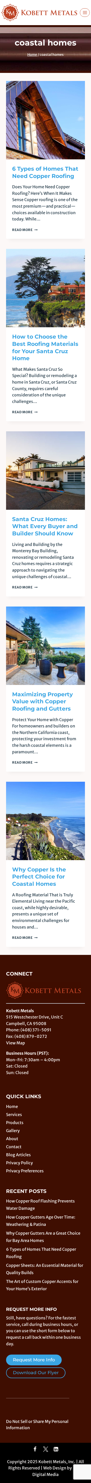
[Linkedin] (56, 1449)
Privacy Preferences (25, 1170)
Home (12, 1106)
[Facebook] (35, 1449)
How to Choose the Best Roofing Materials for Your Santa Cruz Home (45, 347)
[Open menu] (85, 12)
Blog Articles (18, 1154)
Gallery (13, 1130)
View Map (15, 1042)
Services (14, 1114)
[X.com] (45, 1449)
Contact (13, 1146)
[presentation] (45, 120)
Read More (25, 230)
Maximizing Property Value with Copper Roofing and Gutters (42, 701)
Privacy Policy (19, 1162)
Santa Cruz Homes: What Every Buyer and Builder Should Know (45, 526)
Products (15, 1122)
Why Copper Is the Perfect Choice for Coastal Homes (39, 876)
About (12, 1138)
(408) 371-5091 (35, 1029)
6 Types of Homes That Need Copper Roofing (45, 172)
